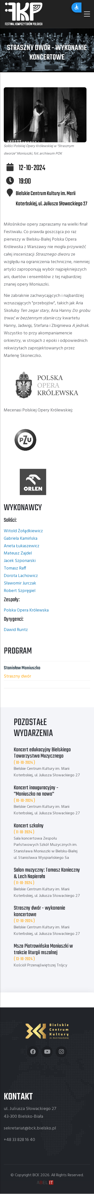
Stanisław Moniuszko (22, 668)
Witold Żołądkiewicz (23, 531)
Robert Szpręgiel (19, 590)
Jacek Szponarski (20, 560)
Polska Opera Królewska (26, 610)
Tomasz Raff (15, 568)
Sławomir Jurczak (20, 583)
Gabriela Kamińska (20, 538)
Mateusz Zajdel (18, 553)
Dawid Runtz (16, 630)
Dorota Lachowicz (21, 575)
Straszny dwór (17, 676)
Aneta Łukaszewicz (21, 546)
